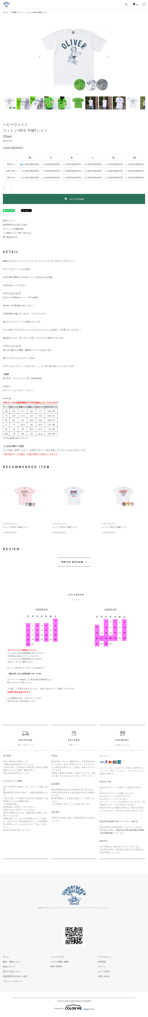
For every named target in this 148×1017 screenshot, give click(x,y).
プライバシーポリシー (13, 981)
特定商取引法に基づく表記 (15, 224)
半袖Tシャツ (17, 12)
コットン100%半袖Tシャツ (36, 12)
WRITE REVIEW (72, 561)
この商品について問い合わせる (17, 232)
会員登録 (102, 961)
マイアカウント (105, 956)
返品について (9, 220)
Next (108, 57)
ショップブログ (57, 956)
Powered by (59, 1008)
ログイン (102, 966)
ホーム (5, 12)
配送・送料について (12, 961)
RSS (52, 966)
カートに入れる (77, 199)
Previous (40, 57)
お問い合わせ (104, 976)
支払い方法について (12, 971)
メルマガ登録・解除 (59, 961)
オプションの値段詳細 (13, 228)
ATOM (59, 966)
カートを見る (104, 971)
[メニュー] (143, 4)
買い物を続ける (10, 236)
